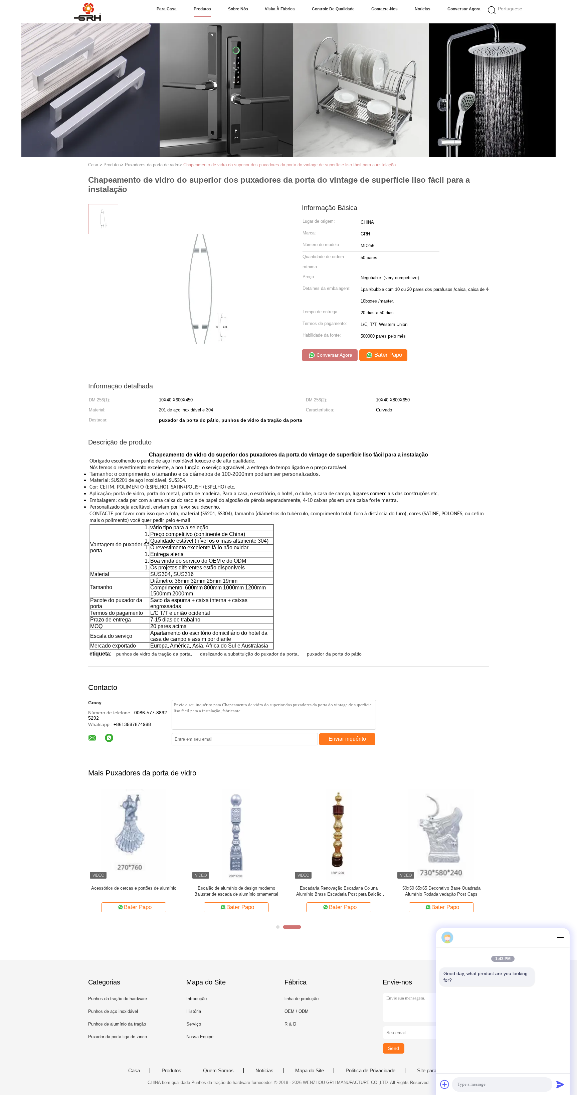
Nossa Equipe (199, 1036)
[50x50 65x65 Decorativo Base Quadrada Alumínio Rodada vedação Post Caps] (441, 834)
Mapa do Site (309, 1070)
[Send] (560, 1084)
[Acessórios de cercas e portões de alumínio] (133, 834)
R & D (290, 1024)
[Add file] (444, 1084)
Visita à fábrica (280, 9)
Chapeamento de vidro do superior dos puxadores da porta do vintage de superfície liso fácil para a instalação (289, 164)
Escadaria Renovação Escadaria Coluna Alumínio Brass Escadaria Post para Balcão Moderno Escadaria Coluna (338, 891)
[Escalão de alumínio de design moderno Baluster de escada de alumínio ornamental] (236, 834)
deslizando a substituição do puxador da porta (249, 654)
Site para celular (434, 1070)
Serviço (193, 1024)
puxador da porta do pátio (334, 654)
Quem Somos (218, 1070)
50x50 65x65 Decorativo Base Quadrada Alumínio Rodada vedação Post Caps (441, 891)
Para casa (167, 9)
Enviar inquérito (347, 739)
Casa (134, 1070)
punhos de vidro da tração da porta (153, 654)
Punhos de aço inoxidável (113, 1011)
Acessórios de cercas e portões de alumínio (133, 888)
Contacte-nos (384, 9)
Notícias (422, 9)
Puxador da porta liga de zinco (117, 1036)
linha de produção (301, 998)
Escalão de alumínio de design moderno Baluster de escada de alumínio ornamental (236, 891)
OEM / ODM (296, 1011)
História (193, 1011)
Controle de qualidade (333, 9)
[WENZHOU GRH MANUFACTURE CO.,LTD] (87, 12)
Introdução (196, 998)
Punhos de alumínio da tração (117, 1024)
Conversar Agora (463, 9)
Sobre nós (238, 9)
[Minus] (560, 937)
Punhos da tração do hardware (117, 998)
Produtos (202, 9)
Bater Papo (387, 355)
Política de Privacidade (370, 1070)
